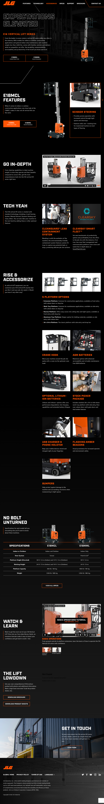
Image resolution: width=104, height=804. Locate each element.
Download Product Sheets (16, 704)
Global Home (8, 775)
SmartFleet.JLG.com (79, 249)
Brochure (81, 4)
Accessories (51, 4)
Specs (62, 4)
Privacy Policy (23, 775)
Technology (38, 4)
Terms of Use (36, 775)
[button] (102, 100)
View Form (72, 748)
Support (70, 4)
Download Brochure (16, 697)
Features (27, 4)
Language (49, 775)
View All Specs (52, 586)
